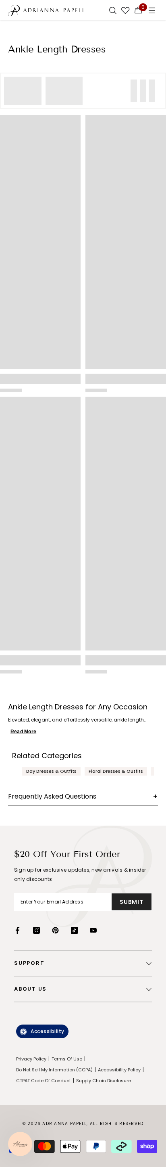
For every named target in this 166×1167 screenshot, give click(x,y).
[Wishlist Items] (125, 10)
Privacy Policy (31, 1059)
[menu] (152, 10)
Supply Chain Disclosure (103, 1080)
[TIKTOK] (74, 930)
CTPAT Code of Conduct (43, 1080)
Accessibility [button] (47, 1031)
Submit (131, 902)
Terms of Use (67, 1059)
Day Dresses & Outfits (51, 771)
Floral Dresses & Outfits (116, 771)
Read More (23, 731)
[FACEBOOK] (17, 930)
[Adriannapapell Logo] (46, 10)
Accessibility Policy (119, 1070)
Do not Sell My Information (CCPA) (54, 1070)
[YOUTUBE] (93, 930)
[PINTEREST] (55, 930)
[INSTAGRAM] (36, 930)
